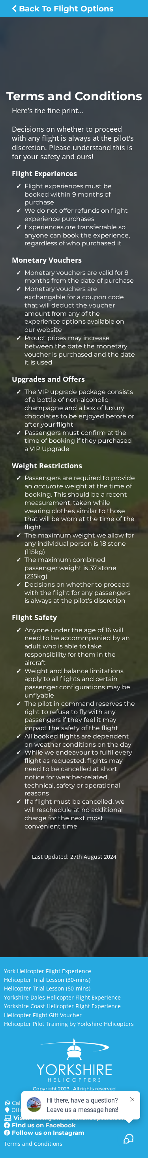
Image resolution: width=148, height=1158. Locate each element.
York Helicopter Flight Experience (47, 971)
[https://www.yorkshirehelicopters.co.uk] (74, 1060)
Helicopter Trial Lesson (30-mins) (47, 979)
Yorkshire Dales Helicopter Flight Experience (62, 997)
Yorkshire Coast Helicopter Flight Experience (62, 1006)
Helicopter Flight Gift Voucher (43, 1015)
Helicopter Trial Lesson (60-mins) (47, 988)
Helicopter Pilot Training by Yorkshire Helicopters (69, 1023)
